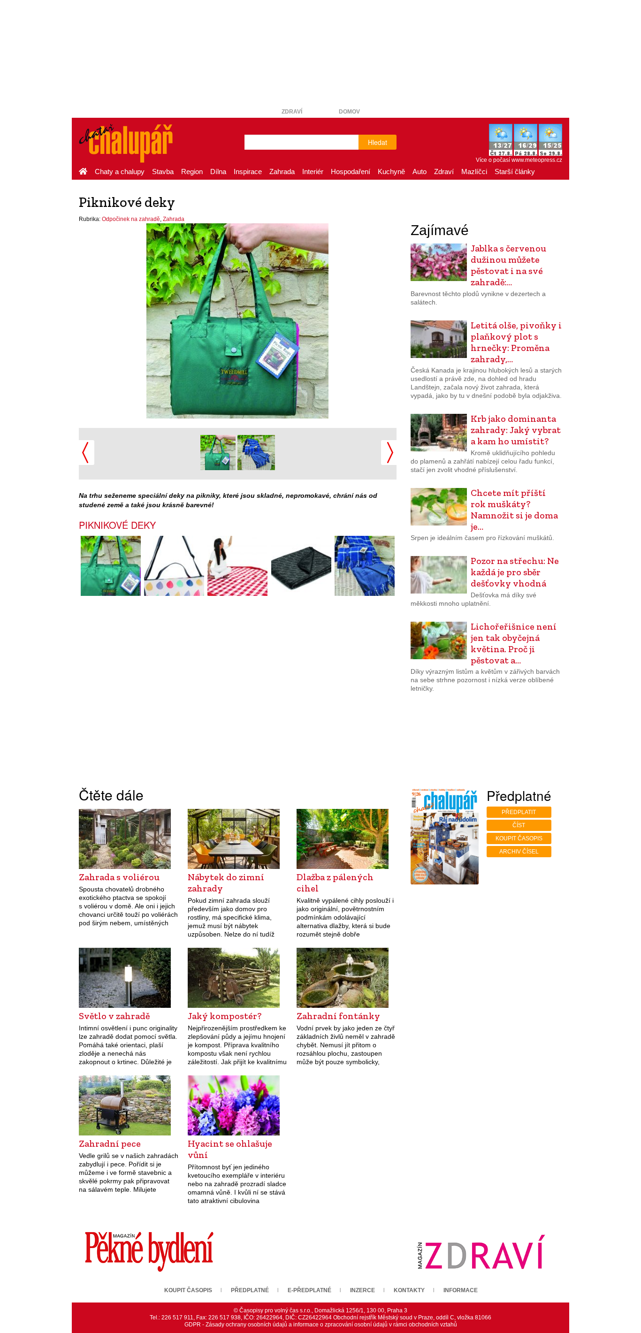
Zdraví (292, 111)
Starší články (515, 171)
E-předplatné (309, 1290)
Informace (460, 1290)
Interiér (312, 171)
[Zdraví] (481, 1251)
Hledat (377, 142)
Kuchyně (391, 171)
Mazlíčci (474, 171)
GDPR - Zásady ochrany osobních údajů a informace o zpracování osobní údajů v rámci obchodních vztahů (320, 1324)
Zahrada (282, 171)
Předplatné (250, 1290)
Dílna (218, 171)
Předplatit (519, 812)
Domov (349, 111)
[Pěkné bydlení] (149, 1251)
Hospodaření (350, 171)
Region (192, 171)
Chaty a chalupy (120, 171)
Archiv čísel (519, 851)
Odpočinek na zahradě (131, 219)
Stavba (163, 171)
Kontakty (409, 1290)
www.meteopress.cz (536, 160)
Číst (518, 825)
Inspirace (248, 171)
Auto (419, 171)
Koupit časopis (519, 838)
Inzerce (362, 1290)
